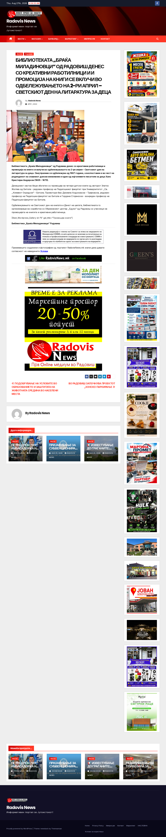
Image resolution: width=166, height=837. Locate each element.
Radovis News (21, 21)
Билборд (53, 39)
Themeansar (56, 829)
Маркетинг (71, 39)
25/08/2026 (19, 771)
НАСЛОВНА (142, 826)
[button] (157, 39)
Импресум (89, 39)
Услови (44, 251)
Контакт (105, 39)
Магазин (36, 39)
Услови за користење (94, 832)
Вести (21, 39)
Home (87, 826)
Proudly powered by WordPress (19, 829)
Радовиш (28, 54)
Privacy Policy (97, 826)
